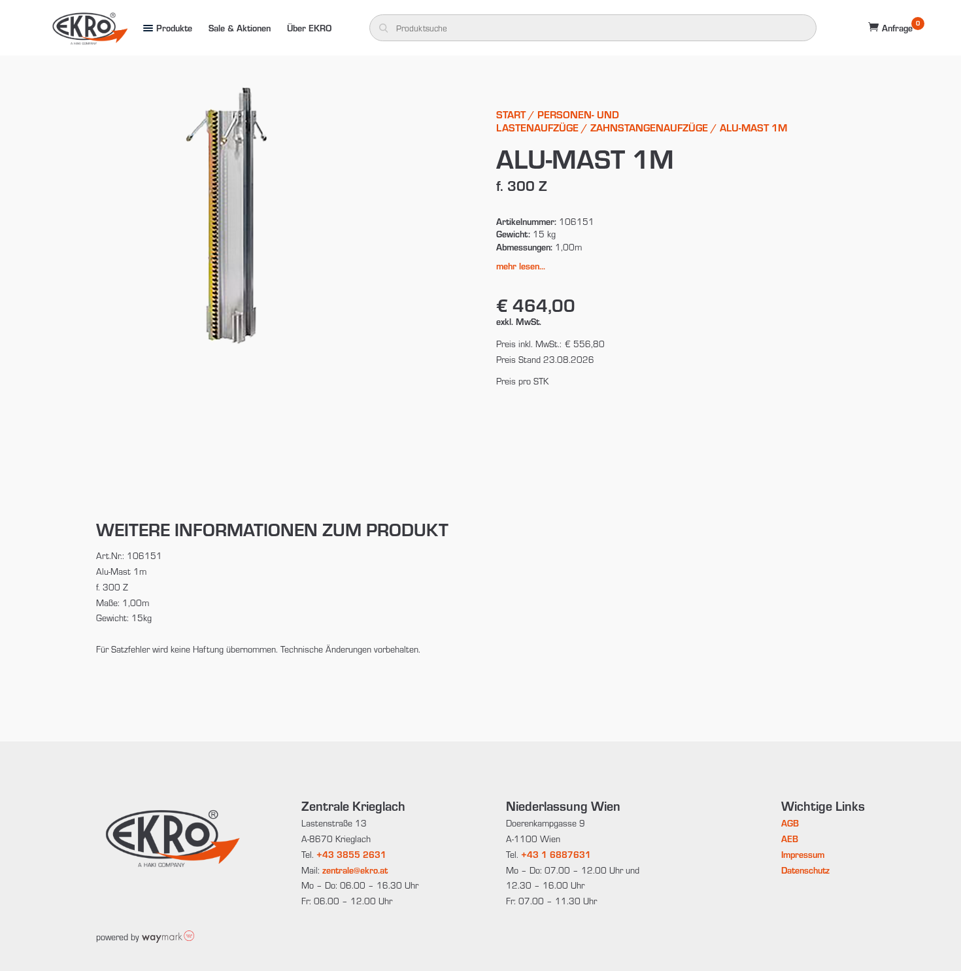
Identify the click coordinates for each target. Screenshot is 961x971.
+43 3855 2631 (351, 854)
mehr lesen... (520, 266)
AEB (789, 838)
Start (511, 114)
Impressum (802, 854)
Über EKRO (309, 28)
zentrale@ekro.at (355, 870)
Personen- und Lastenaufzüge (557, 120)
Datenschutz (805, 870)
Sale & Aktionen (240, 28)
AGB (790, 823)
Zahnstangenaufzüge (649, 127)
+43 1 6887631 (556, 854)
